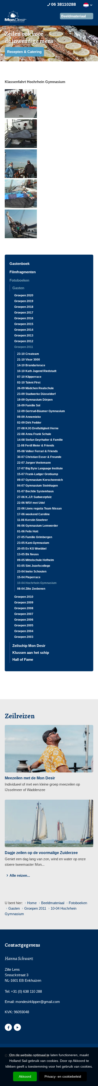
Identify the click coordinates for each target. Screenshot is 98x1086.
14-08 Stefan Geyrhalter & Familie (40, 439)
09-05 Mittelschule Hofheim (35, 560)
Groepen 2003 (23, 637)
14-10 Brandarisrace (31, 365)
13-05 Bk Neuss (28, 554)
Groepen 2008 (23, 608)
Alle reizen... (20, 875)
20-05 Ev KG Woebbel (31, 548)
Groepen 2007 (23, 614)
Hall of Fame (22, 659)
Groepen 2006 (23, 619)
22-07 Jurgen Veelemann (34, 462)
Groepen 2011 (23, 347)
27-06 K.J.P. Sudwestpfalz (34, 497)
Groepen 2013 (23, 335)
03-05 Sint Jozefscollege (33, 565)
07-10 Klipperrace (29, 376)
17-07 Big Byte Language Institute (40, 468)
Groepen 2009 (23, 602)
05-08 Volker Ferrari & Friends (37, 451)
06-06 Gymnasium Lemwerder (37, 525)
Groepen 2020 (23, 295)
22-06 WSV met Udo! (31, 502)
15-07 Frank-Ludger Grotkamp (37, 474)
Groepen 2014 (23, 329)
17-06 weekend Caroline (33, 514)
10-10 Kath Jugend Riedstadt (36, 371)
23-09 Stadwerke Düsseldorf (36, 394)
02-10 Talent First (28, 382)
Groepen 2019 (23, 301)
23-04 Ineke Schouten (31, 571)
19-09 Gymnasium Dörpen (35, 399)
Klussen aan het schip (30, 653)
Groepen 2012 (23, 341)
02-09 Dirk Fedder (29, 422)
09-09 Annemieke (29, 417)
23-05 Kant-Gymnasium (33, 543)
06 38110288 (63, 4)
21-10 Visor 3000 (28, 359)
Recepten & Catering (24, 52)
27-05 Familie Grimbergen (34, 537)
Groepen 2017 (23, 312)
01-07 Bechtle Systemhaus (35, 491)
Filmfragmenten (23, 272)
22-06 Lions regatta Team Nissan (39, 508)
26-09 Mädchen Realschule (35, 388)
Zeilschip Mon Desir (28, 646)
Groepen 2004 (23, 631)
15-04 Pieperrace (28, 577)
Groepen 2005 (23, 625)
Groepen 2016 (23, 318)
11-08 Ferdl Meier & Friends (35, 445)
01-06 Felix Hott (27, 531)
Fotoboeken (19, 280)
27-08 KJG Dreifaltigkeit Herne (38, 428)
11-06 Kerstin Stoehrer (32, 520)
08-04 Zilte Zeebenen (31, 588)
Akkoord (25, 1076)
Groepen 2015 (23, 324)
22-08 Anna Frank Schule (34, 434)
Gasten (18, 288)
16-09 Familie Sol (28, 405)
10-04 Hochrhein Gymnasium (37, 583)
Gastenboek (19, 264)
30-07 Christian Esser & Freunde (39, 457)
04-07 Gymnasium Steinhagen (37, 485)
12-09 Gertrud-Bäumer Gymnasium (41, 411)
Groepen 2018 (23, 307)
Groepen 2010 (23, 596)
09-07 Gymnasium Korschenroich (40, 480)
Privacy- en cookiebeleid (62, 1076)
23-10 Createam (28, 354)
